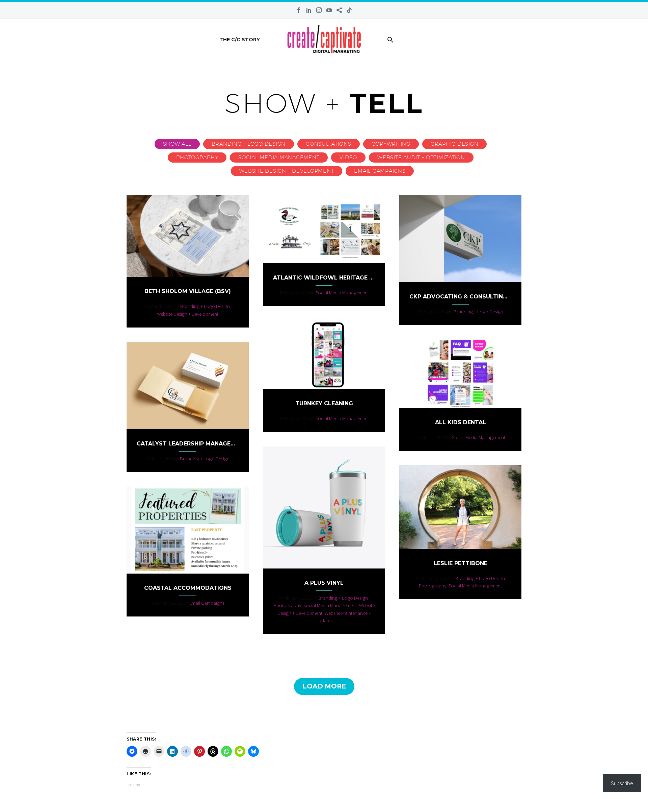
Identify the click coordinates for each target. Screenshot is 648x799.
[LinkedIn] (309, 10)
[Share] (339, 10)
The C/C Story (239, 40)
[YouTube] (329, 10)
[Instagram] (319, 10)
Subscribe (622, 783)
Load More (324, 686)
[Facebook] (299, 10)
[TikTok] (349, 10)
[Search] (390, 39)
